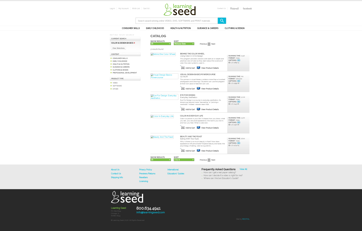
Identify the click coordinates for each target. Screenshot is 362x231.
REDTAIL (246, 219)
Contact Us (221, 8)
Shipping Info (117, 177)
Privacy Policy (145, 169)
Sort (176, 41)
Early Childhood (155, 28)
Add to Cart (190, 68)
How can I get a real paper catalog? (220, 172)
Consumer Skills (131, 28)
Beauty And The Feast (191, 137)
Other (115, 89)
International (173, 169)
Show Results (157, 41)
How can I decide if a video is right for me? (223, 175)
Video (115, 83)
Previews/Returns (147, 173)
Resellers (143, 177)
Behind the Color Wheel (192, 55)
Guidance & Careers (207, 28)
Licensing (143, 181)
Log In (112, 8)
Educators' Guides (176, 173)
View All (243, 169)
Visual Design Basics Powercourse (198, 75)
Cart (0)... (147, 8)
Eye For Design (188, 96)
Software (117, 86)
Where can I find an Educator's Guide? (221, 178)
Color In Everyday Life (191, 116)
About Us (115, 169)
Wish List (136, 8)
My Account (123, 8)
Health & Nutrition (180, 28)
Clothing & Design (234, 28)
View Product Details (210, 68)
